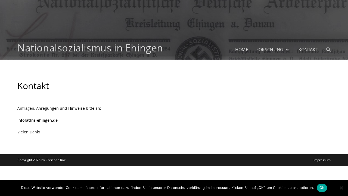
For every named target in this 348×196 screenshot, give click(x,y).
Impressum (322, 160)
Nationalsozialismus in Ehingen (90, 47)
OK (322, 187)
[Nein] (341, 188)
